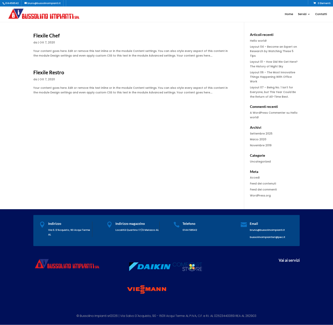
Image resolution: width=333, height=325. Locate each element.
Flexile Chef (46, 35)
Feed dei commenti (263, 189)
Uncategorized (260, 161)
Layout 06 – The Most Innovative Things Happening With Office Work (272, 77)
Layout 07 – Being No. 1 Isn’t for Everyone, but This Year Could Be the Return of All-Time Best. (273, 92)
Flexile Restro (48, 72)
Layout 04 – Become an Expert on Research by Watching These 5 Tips (273, 51)
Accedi (255, 177)
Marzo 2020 (258, 139)
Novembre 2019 (261, 145)
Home (289, 14)
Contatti (321, 14)
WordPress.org (260, 195)
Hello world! (258, 41)
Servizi (302, 14)
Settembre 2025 (261, 133)
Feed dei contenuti (263, 183)
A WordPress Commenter (268, 113)
